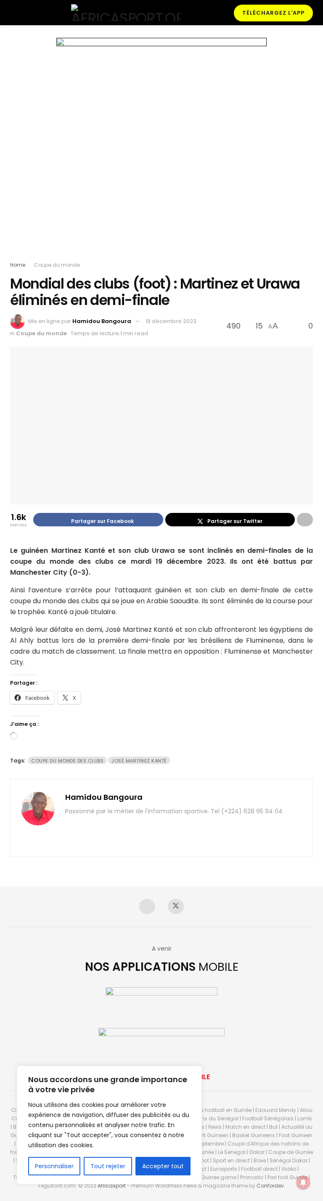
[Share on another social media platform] (305, 519)
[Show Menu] (13, 12)
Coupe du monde (57, 264)
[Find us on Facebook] (147, 906)
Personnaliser (54, 1166)
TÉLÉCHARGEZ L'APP (273, 13)
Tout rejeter (107, 1166)
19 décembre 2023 (171, 321)
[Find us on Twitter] (176, 906)
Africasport (112, 1185)
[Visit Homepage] (125, 12)
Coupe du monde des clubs (67, 760)
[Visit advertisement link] (161, 149)
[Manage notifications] (303, 1182)
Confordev (270, 1185)
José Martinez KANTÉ (139, 760)
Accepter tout (163, 1166)
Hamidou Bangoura (101, 321)
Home (17, 264)
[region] (109, 1125)
